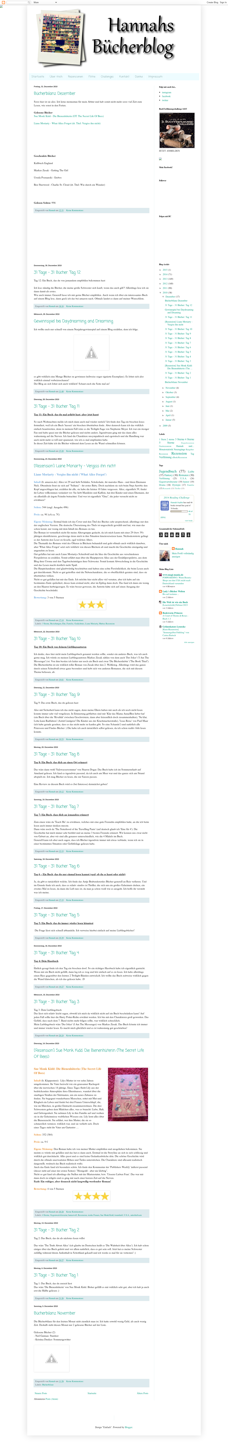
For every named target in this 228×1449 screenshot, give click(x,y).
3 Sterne (45, 623)
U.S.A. (127, 1215)
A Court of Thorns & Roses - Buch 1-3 (175, 617)
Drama (162, 484)
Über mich (56, 77)
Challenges (107, 77)
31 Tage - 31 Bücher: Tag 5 (56, 915)
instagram (166, 92)
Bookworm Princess (172, 613)
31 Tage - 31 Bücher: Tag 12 (57, 272)
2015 (165, 269)
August (169, 401)
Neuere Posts (41, 1393)
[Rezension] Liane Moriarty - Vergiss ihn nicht (75, 466)
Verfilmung (165, 457)
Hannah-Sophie (177, 502)
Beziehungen (55, 623)
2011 (165, 288)
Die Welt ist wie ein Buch (175, 602)
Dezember (171, 296)
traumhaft (119, 1215)
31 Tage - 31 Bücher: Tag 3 (56, 1002)
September (171, 397)
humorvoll (72, 1215)
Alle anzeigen (189, 642)
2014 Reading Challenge (177, 497)
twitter (165, 100)
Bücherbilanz (48, 1384)
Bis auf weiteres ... (171, 594)
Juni (168, 406)
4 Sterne (45, 1215)
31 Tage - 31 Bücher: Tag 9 (57, 695)
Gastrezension (165, 446)
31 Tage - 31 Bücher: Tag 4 (56, 953)
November (171, 387)
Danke (139, 77)
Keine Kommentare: (75, 210)
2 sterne (170, 439)
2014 (165, 274)
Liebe (191, 471)
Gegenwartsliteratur (58, 1215)
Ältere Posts (142, 1393)
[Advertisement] (91, 239)
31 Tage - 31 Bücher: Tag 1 (56, 1275)
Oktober (170, 392)
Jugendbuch (168, 471)
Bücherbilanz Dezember (54, 94)
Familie (70, 623)
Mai (168, 410)
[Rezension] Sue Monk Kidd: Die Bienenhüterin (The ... (178, 367)
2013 (165, 278)
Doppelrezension (187, 443)
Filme (92, 77)
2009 (165, 425)
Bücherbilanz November (54, 1313)
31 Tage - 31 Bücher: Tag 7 (56, 807)
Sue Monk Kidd (106, 1215)
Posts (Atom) (52, 1398)
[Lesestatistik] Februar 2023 (175, 604)
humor (186, 481)
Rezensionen (75, 77)
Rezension (110, 623)
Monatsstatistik (166, 449)
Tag (192, 453)
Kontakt (124, 77)
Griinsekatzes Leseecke (174, 626)
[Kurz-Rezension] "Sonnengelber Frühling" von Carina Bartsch (176, 632)
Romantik (166, 488)
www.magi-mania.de (173, 574)
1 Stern (162, 439)
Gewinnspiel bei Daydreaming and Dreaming (73, 321)
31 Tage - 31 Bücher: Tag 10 (57, 639)
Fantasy (168, 475)
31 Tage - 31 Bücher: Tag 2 (56, 1230)
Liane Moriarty (91, 623)
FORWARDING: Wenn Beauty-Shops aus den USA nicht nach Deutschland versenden (177, 580)
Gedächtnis (79, 623)
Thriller (178, 488)
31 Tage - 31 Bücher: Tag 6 (57, 866)
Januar (169, 419)
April (168, 415)
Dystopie (176, 484)
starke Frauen (93, 1215)
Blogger (128, 1427)
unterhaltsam (136, 1215)
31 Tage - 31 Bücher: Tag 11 (57, 406)
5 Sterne (166, 442)
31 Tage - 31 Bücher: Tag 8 (56, 754)
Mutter (102, 623)
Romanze (184, 475)
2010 (165, 292)
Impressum (155, 77)
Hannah (179, 549)
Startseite (38, 77)
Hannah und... (185, 446)
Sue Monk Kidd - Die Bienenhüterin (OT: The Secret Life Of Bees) (69, 116)
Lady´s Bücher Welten (174, 591)
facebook (166, 96)
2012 (165, 283)
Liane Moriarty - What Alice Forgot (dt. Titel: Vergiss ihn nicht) (67, 123)
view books (189, 520)
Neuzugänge (179, 449)
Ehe (64, 623)
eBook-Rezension (179, 457)
